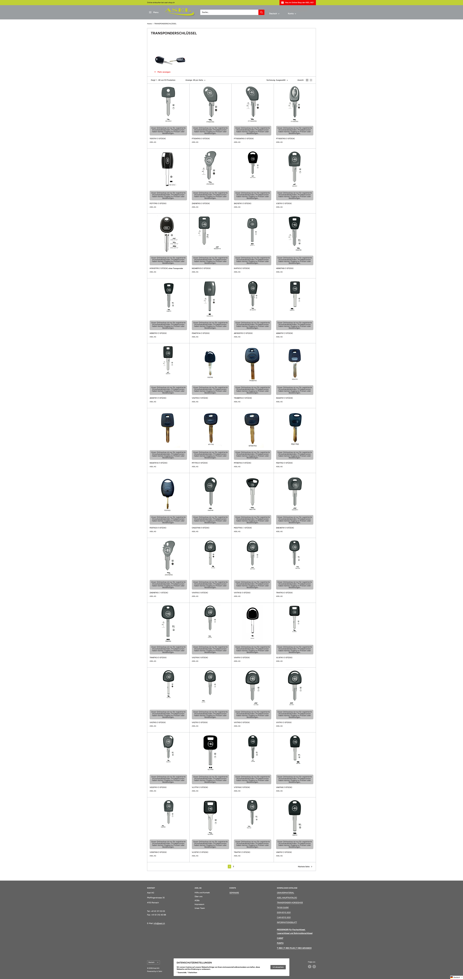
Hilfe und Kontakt (202, 892)
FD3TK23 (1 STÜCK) (158, 528)
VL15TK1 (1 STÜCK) (284, 657)
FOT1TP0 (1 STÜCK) (158, 203)
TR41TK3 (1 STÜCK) (284, 593)
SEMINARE (234, 893)
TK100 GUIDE (283, 907)
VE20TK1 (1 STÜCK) (158, 787)
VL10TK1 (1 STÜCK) (200, 852)
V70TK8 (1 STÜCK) (242, 787)
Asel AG (153, 142)
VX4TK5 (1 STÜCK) (200, 593)
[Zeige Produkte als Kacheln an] (307, 80)
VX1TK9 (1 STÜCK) (242, 722)
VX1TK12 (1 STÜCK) (242, 593)
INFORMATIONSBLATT (287, 922)
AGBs (197, 900)
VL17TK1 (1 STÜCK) (200, 787)
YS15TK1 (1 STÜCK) (158, 138)
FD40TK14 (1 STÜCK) (201, 333)
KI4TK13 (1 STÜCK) (242, 268)
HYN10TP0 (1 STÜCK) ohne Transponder (166, 268)
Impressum (199, 904)
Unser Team (200, 908)
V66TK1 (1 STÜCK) (284, 852)
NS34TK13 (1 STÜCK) (158, 463)
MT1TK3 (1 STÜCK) (200, 463)
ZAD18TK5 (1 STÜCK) (201, 203)
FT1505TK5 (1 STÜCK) (285, 138)
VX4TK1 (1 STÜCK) (242, 657)
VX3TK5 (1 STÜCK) (158, 722)
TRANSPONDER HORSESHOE (290, 902)
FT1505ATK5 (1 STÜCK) (244, 138)
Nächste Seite (304, 867)
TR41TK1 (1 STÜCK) (242, 852)
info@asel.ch (159, 923)
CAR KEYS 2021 (284, 917)
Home (149, 24)
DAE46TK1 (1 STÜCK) (285, 528)
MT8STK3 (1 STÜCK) (242, 463)
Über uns (198, 896)
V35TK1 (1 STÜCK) (284, 203)
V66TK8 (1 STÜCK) (284, 787)
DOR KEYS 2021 (284, 912)
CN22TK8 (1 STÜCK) (200, 528)
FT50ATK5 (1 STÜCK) (201, 138)
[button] (456, 977)
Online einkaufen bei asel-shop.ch (161, 2)
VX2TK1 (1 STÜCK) (200, 722)
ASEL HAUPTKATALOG (287, 898)
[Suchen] (261, 12)
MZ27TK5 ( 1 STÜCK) (243, 528)
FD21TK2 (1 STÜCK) (284, 463)
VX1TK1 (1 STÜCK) (284, 722)
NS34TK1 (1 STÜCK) (284, 398)
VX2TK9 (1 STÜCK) (200, 657)
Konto (291, 13)
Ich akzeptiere (278, 967)
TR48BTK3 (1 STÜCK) (243, 398)
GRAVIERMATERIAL (285, 893)
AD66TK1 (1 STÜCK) (284, 333)
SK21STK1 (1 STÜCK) (242, 203)
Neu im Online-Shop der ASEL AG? (299, 2)
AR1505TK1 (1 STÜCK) (243, 333)
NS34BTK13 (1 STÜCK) (201, 268)
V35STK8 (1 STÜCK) (158, 852)
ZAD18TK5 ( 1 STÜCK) (159, 593)
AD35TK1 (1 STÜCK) (158, 398)
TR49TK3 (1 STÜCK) (158, 657)
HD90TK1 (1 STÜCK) (158, 333)
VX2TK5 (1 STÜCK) (200, 398)
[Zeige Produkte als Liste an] (311, 80)
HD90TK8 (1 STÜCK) (284, 268)
